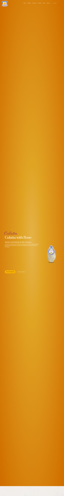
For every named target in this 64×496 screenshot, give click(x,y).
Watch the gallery (10, 271)
